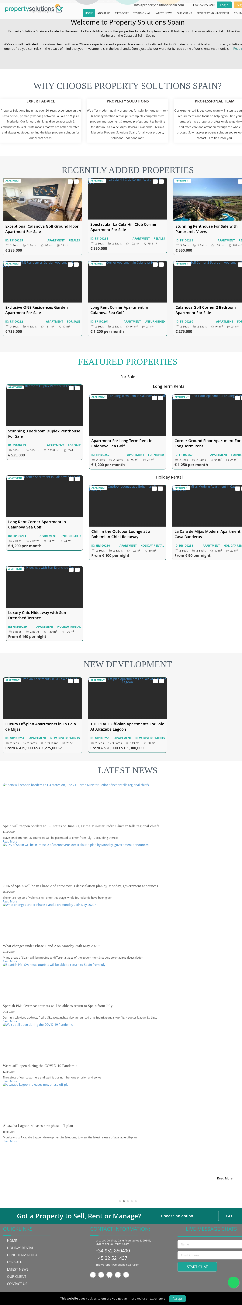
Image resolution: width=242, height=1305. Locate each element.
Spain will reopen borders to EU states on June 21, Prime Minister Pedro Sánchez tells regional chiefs (81, 826)
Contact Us (17, 1283)
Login (224, 5)
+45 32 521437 (111, 1258)
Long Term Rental (23, 1255)
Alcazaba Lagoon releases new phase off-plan (38, 1125)
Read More (10, 841)
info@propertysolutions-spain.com (117, 1264)
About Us (103, 13)
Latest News (163, 13)
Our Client (184, 13)
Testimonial (141, 13)
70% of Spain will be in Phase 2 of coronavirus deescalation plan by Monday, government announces (80, 886)
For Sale (14, 1262)
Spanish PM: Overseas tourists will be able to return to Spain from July (57, 1006)
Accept (177, 1298)
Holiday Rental (20, 1247)
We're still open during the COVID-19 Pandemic (40, 1066)
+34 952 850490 (112, 1250)
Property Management (213, 13)
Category (122, 13)
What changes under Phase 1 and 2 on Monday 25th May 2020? (51, 946)
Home (89, 13)
